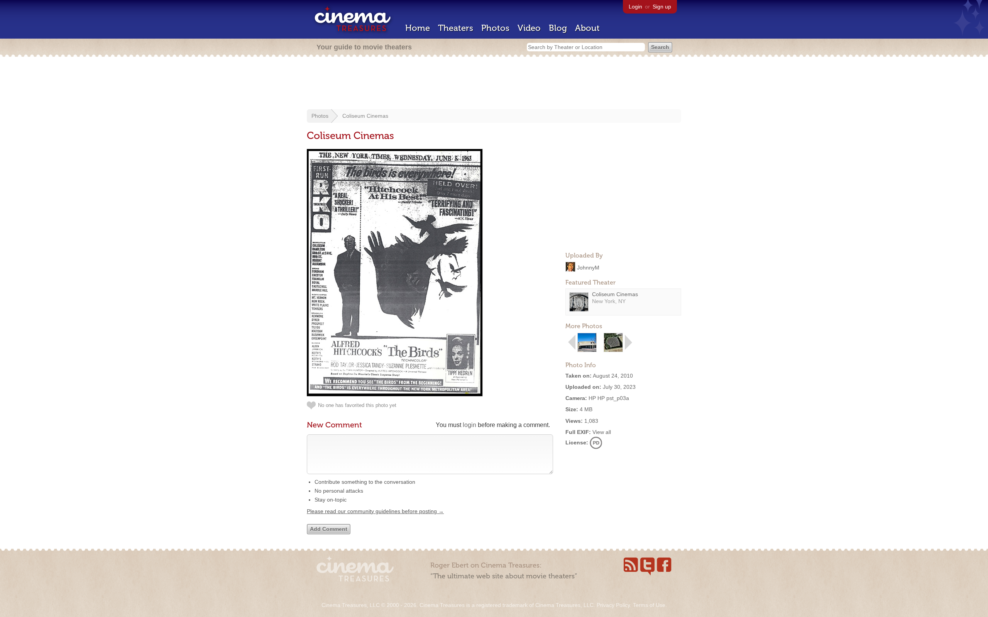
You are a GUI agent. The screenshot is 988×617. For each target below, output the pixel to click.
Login (635, 6)
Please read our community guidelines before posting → (375, 511)
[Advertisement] (494, 83)
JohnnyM (588, 267)
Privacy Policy (613, 605)
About (587, 28)
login (469, 425)
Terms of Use (649, 605)
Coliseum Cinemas (365, 116)
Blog (558, 28)
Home (417, 28)
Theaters (455, 28)
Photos (495, 28)
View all (601, 432)
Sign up (662, 6)
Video (529, 28)
